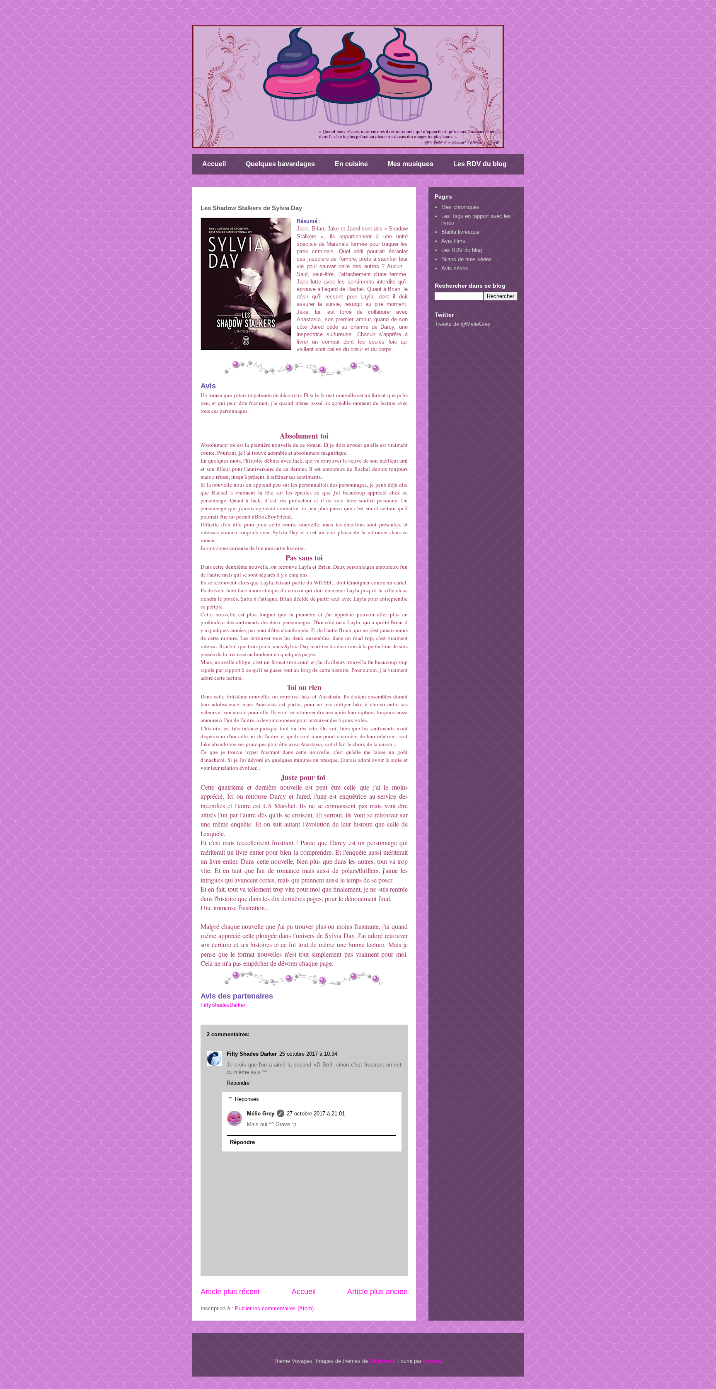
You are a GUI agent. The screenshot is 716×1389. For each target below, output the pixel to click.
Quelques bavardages (280, 163)
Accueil (214, 163)
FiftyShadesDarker (223, 1005)
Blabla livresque (460, 232)
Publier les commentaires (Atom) (274, 1308)
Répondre (238, 1083)
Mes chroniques (460, 207)
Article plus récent (230, 1291)
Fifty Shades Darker (252, 1054)
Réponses (247, 1099)
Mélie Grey (260, 1113)
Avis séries (454, 268)
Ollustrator (382, 1361)
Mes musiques (410, 163)
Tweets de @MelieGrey (463, 324)
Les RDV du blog (480, 163)
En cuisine (351, 163)
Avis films (453, 241)
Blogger (432, 1361)
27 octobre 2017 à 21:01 (316, 1113)
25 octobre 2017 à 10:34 (308, 1054)
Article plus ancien (377, 1291)
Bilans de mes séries (466, 259)
